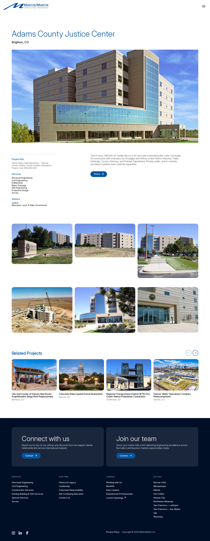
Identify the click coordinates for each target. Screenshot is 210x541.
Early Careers (112, 490)
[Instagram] (13, 533)
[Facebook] (27, 533)
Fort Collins (158, 494)
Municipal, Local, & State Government (29, 205)
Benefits (110, 486)
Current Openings (114, 497)
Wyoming (158, 516)
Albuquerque (159, 486)
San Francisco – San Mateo (166, 509)
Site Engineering (19, 188)
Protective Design (20, 190)
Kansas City (159, 497)
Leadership (64, 486)
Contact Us (64, 497)
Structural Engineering (22, 178)
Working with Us (114, 482)
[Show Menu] (204, 6)
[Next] (195, 353)
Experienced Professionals (119, 494)
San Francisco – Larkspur (165, 505)
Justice (15, 203)
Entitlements (17, 183)
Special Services (20, 497)
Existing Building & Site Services (27, 494)
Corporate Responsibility (71, 490)
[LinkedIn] (20, 533)
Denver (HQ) (159, 482)
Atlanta (156, 490)
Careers (124, 455)
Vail (155, 513)
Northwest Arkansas (163, 501)
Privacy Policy (112, 532)
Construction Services (23, 490)
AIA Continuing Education (71, 494)
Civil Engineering (19, 180)
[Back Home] (25, 6)
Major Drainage (19, 185)
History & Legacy (67, 482)
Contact (29, 455)
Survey (15, 193)
